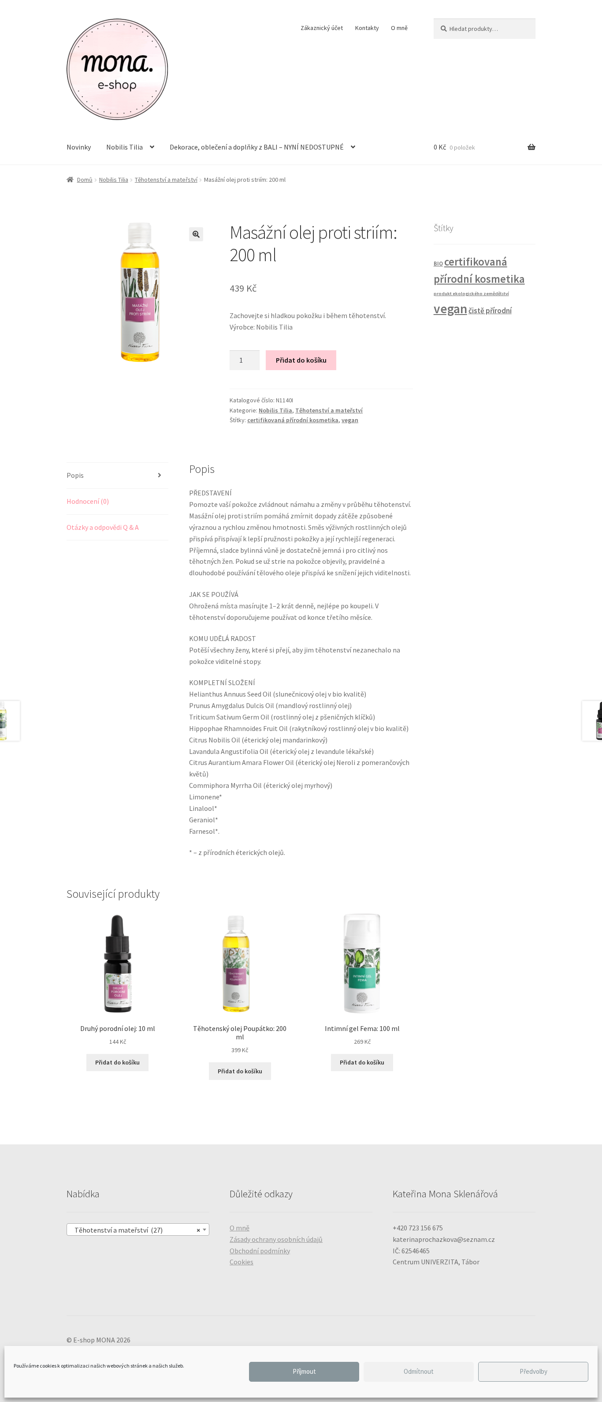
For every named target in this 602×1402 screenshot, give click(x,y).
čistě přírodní (490, 310)
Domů (85, 180)
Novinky (79, 146)
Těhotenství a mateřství (166, 180)
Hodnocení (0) (88, 501)
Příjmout (304, 1372)
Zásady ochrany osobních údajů (276, 1239)
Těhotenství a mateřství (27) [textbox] (135, 1230)
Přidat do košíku (301, 360)
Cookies (241, 1261)
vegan (350, 420)
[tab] (117, 476)
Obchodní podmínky (260, 1250)
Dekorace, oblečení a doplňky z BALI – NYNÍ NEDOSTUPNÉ (257, 146)
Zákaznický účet (322, 28)
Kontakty (367, 28)
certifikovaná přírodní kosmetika (292, 420)
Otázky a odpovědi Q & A (103, 527)
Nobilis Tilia (124, 146)
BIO (438, 263)
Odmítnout (419, 1372)
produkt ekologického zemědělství (471, 293)
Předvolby (533, 1372)
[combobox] (138, 1229)
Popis (75, 475)
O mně (399, 28)
